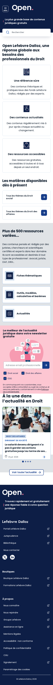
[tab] (23, 461)
